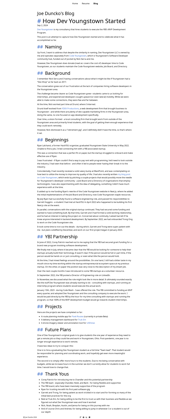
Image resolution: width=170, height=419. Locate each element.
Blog (95, 3)
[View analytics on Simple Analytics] (86, 417)
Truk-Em (82, 319)
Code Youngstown (77, 55)
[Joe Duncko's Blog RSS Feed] (89, 417)
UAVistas (91, 323)
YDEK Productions (70, 108)
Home (75, 3)
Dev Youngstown (45, 29)
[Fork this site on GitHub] (80, 417)
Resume (85, 3)
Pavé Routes (78, 316)
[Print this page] (83, 417)
